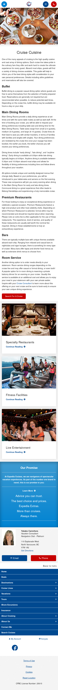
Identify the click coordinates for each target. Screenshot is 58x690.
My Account (15, 638)
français (44, 638)
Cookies (29, 672)
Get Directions (27, 550)
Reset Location (29, 677)
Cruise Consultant (24, 283)
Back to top (49, 565)
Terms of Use (29, 660)
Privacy (29, 666)
